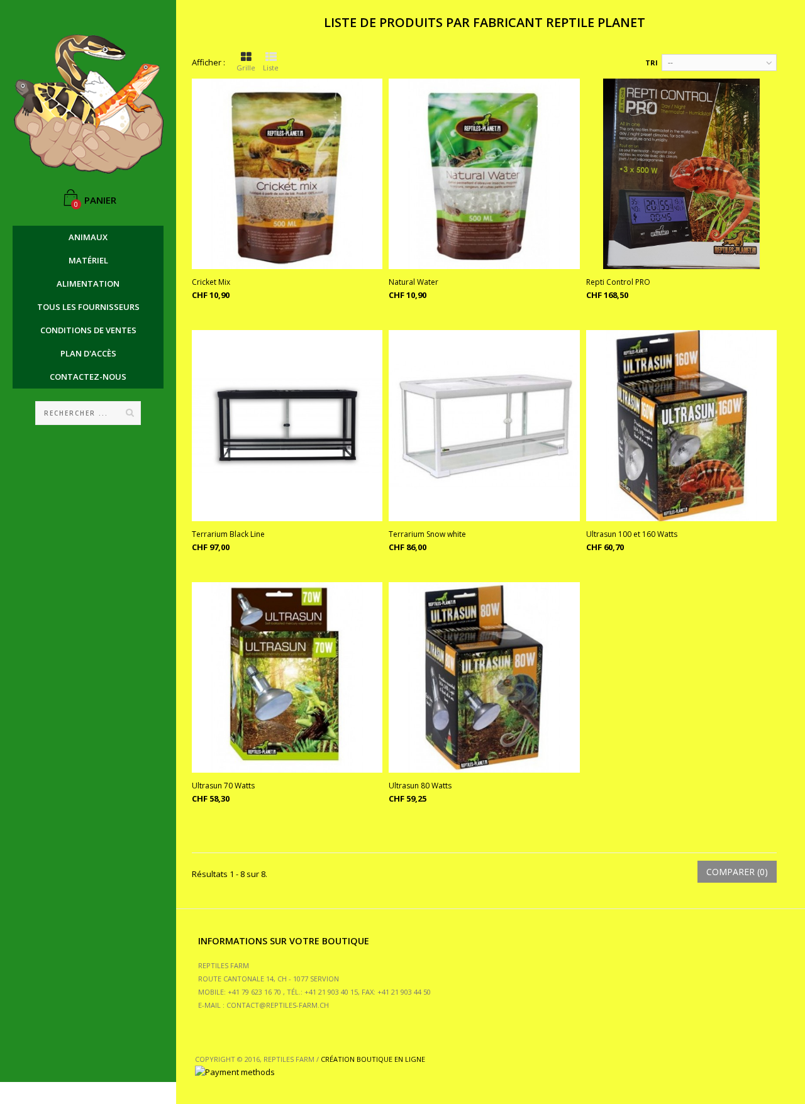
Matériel (88, 260)
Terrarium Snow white (427, 534)
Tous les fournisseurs (88, 306)
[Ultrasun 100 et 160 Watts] (681, 425)
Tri (651, 62)
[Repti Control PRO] (681, 174)
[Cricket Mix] (287, 174)
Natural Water (413, 282)
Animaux (88, 237)
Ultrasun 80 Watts (420, 785)
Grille (245, 67)
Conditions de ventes (88, 330)
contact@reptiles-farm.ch (277, 1005)
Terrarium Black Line (228, 534)
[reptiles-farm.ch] (88, 104)
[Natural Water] (484, 174)
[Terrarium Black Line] (287, 425)
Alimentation (88, 283)
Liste (271, 67)
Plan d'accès (88, 353)
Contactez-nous (88, 376)
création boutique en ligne (373, 1059)
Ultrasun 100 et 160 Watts (631, 534)
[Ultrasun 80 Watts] (484, 677)
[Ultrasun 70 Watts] (287, 677)
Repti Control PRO (618, 282)
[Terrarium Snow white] (484, 425)
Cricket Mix (211, 282)
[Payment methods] (235, 1072)
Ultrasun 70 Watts (223, 785)
